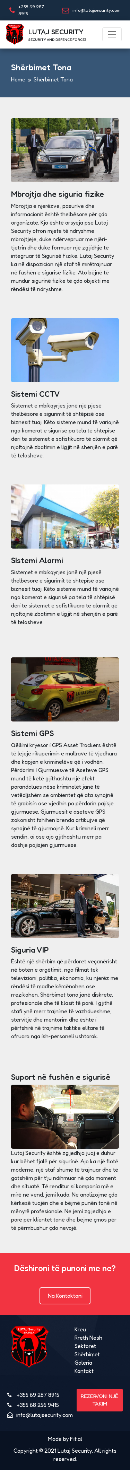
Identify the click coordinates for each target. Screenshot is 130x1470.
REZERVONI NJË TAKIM (99, 1400)
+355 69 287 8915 (37, 1394)
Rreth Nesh (88, 1337)
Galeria (83, 1362)
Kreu (80, 1329)
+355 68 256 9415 (37, 1404)
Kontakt (84, 1370)
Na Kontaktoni (65, 1295)
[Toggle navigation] (112, 34)
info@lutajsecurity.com (96, 10)
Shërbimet (87, 1354)
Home (18, 79)
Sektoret (85, 1345)
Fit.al (76, 1438)
